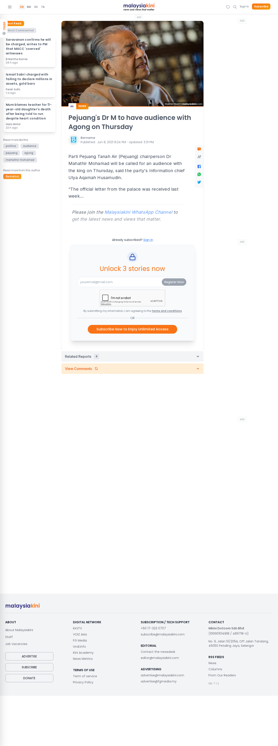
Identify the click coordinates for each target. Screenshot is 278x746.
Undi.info (79, 646)
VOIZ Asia (80, 634)
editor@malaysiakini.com (160, 658)
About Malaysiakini (19, 630)
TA (43, 7)
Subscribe (261, 6)
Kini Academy (83, 652)
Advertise (29, 656)
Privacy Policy (83, 682)
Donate (29, 678)
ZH (36, 7)
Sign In (244, 6)
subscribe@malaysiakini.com (163, 634)
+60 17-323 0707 (153, 628)
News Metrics (83, 659)
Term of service (85, 676)
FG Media (80, 640)
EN (22, 7)
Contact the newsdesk (158, 652)
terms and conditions (167, 311)
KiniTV (77, 628)
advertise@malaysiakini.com (162, 675)
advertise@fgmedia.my (159, 681)
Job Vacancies (16, 644)
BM (29, 7)
